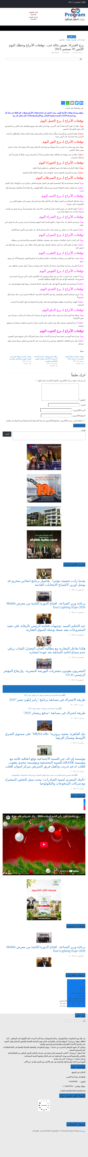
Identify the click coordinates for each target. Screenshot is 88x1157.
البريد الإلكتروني (78, 410)
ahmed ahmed (55, 52)
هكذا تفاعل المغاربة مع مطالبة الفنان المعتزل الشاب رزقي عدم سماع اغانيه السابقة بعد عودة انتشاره (46, 650)
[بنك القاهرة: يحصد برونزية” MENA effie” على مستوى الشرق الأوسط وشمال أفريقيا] (44, 720)
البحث (83, 430)
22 (71, 718)
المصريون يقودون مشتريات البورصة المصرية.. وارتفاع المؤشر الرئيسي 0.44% (44, 673)
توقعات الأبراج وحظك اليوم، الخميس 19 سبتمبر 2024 (74, 357)
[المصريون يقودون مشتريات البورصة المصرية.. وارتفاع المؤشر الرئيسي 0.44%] (44, 660)
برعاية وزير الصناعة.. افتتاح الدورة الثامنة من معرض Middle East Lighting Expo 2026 (45, 605)
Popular (82, 686)
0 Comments (65, 52)
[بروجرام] (83, 28)
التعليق (82, 400)
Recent (83, 689)
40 (71, 705)
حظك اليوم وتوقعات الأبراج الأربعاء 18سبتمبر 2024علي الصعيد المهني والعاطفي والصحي (46, 358)
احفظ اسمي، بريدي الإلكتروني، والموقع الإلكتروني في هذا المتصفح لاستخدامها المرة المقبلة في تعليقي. (44, 420)
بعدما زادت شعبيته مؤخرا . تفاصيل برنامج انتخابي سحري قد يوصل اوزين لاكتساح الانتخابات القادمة (46, 582)
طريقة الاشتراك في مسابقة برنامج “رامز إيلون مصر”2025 (47, 699)
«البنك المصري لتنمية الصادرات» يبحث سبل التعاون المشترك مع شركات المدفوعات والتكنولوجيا (45, 781)
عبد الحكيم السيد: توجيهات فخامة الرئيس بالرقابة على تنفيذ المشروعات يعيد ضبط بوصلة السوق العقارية (46, 628)
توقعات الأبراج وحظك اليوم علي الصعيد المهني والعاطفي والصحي (20, 357)
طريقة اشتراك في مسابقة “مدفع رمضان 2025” (54, 713)
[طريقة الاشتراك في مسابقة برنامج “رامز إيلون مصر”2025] (44, 694)
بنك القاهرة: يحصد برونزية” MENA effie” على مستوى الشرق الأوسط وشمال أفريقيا (45, 736)
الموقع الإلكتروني (78, 415)
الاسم (82, 405)
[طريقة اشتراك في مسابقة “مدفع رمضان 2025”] (44, 707)
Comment (81, 691)
